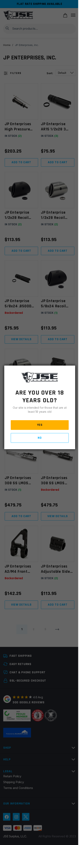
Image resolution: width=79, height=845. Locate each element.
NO (40, 438)
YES (40, 425)
